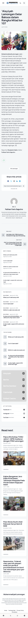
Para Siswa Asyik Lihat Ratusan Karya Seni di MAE (12, 524)
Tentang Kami (11, 610)
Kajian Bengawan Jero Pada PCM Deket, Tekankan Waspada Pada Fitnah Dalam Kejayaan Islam (14, 480)
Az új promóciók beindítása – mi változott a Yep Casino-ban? (12, 316)
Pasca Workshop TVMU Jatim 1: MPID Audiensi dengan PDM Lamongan (13, 439)
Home (5, 610)
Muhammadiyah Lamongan (14, 594)
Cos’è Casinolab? (7, 260)
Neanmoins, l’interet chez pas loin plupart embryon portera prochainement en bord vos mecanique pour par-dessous (14, 566)
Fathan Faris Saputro (14, 209)
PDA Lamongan (14, 168)
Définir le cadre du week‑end (10, 266)
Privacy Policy (20, 610)
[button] (3, 3)
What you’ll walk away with (10, 255)
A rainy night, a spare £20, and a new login (13, 324)
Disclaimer (14, 612)
